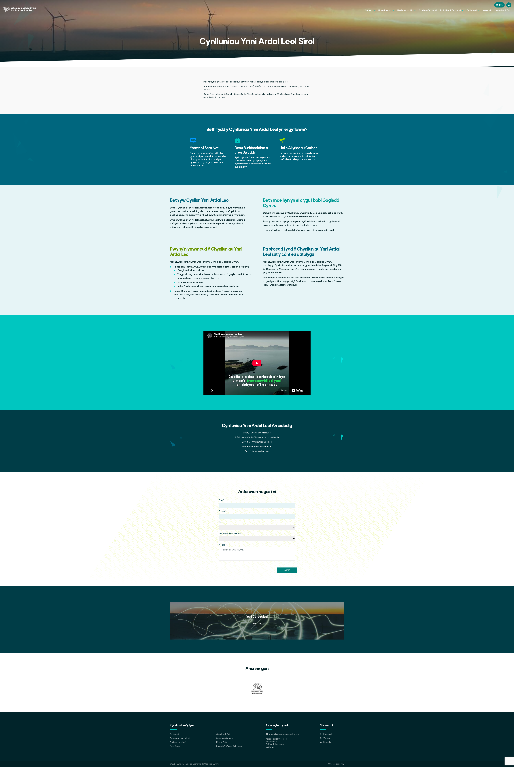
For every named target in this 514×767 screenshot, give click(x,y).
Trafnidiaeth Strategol (450, 10)
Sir (220, 522)
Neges (222, 545)
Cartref (369, 10)
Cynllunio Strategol (428, 10)
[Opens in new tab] (342, 764)
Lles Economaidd (405, 10)
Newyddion (488, 10)
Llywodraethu (385, 10)
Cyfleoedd (472, 10)
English (499, 5)
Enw (221, 500)
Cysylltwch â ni (503, 10)
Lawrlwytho (274, 437)
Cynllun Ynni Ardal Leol (261, 433)
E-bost (222, 511)
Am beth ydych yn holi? (230, 534)
